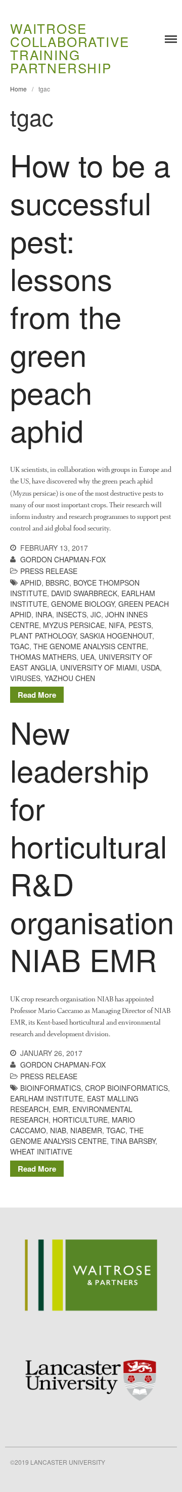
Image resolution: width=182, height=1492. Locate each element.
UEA (87, 657)
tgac (19, 646)
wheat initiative (41, 1151)
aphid (30, 582)
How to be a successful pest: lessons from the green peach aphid (90, 296)
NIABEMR (86, 1130)
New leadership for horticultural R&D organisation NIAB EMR (92, 845)
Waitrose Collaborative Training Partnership (69, 48)
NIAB (58, 1130)
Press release (48, 571)
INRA (43, 614)
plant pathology (43, 636)
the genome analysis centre (89, 646)
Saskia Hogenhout (116, 636)
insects (71, 614)
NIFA (116, 625)
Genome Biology (82, 604)
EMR (60, 1109)
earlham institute (46, 1098)
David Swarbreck (84, 593)
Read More (37, 694)
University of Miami (98, 667)
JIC (95, 614)
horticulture (80, 1120)
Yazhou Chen (69, 678)
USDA (150, 667)
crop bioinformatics (126, 1088)
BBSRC (57, 582)
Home (18, 88)
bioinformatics (50, 1088)
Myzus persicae (74, 625)
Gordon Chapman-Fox (63, 559)
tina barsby (133, 1141)
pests (139, 625)
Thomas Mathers (43, 657)
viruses (25, 678)
